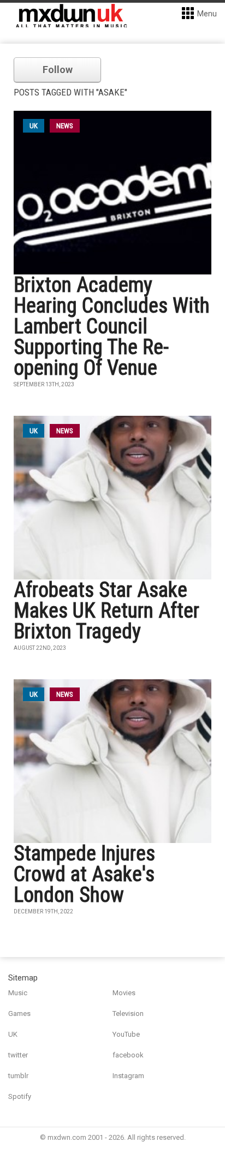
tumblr (18, 1076)
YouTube (126, 1034)
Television (128, 1013)
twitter (18, 1055)
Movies (123, 993)
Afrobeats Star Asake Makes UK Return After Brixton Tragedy (106, 610)
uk (33, 126)
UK (12, 1034)
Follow (58, 69)
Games (19, 1013)
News (64, 126)
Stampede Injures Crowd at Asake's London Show (84, 874)
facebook (128, 1055)
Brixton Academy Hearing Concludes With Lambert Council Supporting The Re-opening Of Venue (112, 326)
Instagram (128, 1076)
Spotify (19, 1096)
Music (17, 993)
